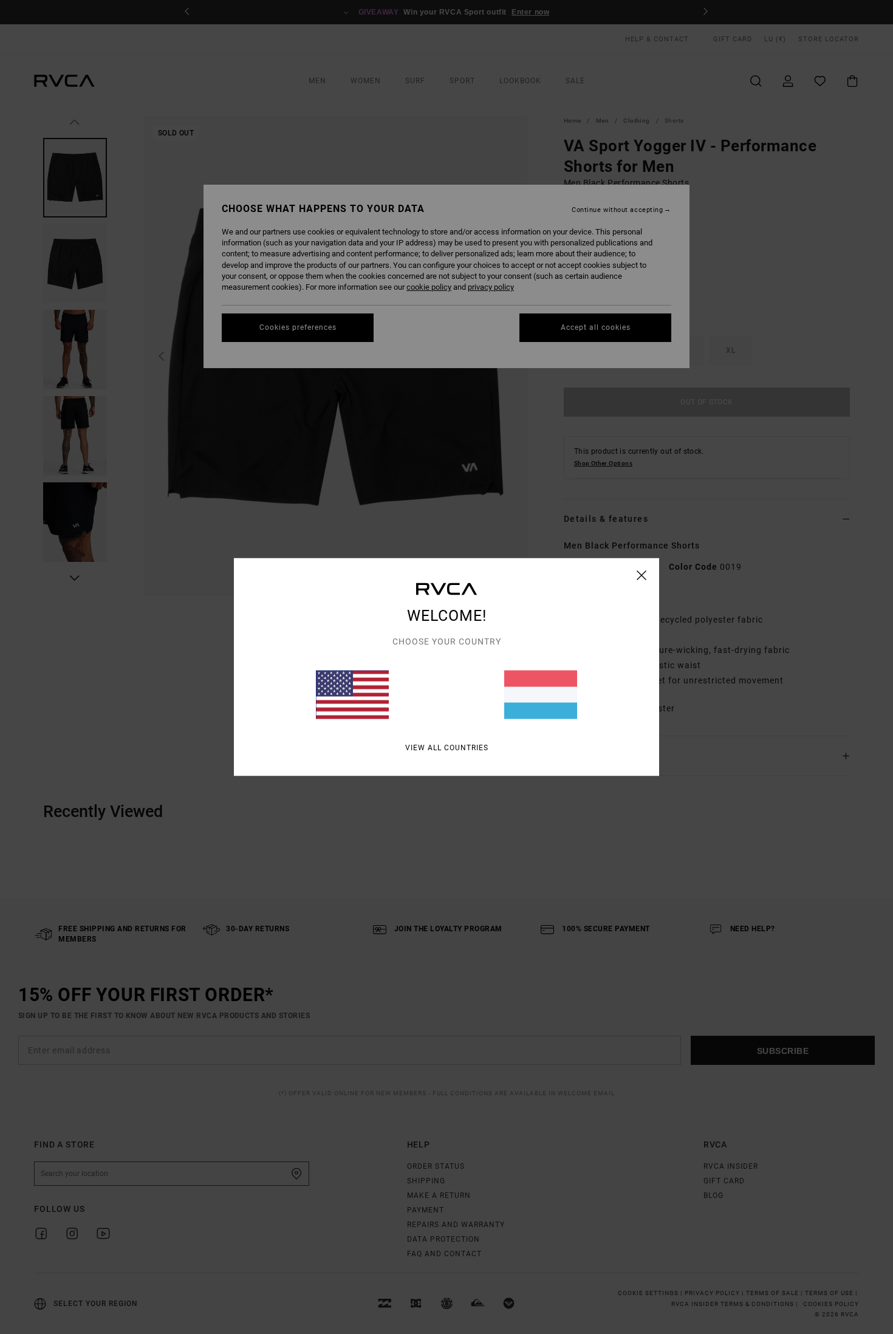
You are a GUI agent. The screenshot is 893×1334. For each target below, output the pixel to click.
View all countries (446, 748)
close (642, 575)
